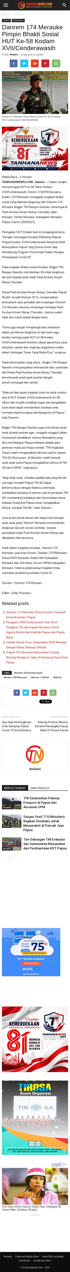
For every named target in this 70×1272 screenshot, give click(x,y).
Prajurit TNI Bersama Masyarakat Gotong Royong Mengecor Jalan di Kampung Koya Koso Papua (37, 657)
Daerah (19, 14)
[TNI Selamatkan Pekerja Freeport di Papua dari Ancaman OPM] (11, 802)
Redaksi (14, 54)
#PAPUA (57, 677)
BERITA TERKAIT (15, 788)
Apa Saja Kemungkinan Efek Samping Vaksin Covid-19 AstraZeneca (16, 726)
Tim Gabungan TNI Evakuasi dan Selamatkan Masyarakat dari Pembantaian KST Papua (45, 843)
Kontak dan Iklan (42, 1260)
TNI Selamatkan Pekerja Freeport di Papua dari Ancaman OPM (41, 802)
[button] (64, 5)
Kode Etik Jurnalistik (53, 1256)
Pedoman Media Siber (27, 1256)
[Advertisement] (35, 894)
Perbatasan (18, 20)
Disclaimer (24, 1260)
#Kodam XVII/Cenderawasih (28, 672)
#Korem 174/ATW (40, 677)
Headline (7, 807)
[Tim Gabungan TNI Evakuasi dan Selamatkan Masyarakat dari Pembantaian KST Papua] (11, 844)
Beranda (6, 14)
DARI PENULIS (40, 788)
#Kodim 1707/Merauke (15, 677)
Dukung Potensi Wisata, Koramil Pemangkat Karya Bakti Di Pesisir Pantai (51, 726)
